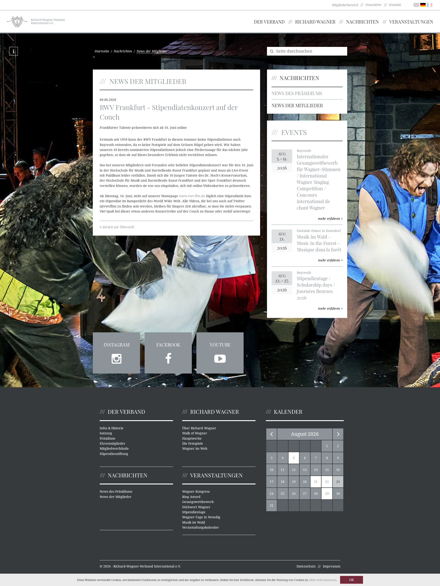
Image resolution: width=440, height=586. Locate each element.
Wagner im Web (194, 448)
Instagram (116, 344)
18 (282, 482)
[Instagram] (116, 357)
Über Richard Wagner (199, 428)
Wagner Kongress (196, 491)
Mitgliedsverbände (114, 448)
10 (271, 470)
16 (338, 470)
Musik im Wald (193, 522)
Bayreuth (304, 151)
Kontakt (395, 5)
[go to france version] (429, 4)
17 (271, 482)
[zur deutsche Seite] (423, 4)
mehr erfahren (329, 218)
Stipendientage (194, 512)
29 (327, 493)
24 (271, 493)
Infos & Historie (112, 428)
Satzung (106, 433)
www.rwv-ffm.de (192, 196)
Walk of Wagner (194, 433)
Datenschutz (306, 566)
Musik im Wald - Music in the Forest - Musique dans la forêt (319, 243)
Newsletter (374, 5)
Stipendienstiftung (114, 454)
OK (351, 580)
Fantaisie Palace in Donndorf (319, 231)
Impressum (331, 566)
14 (316, 470)
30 (338, 493)
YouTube (220, 344)
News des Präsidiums (297, 93)
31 (271, 505)
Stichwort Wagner (196, 507)
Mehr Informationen (322, 580)
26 (294, 493)
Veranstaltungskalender (200, 527)
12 (294, 470)
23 (338, 482)
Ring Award (191, 497)
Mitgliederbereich (345, 5)
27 (305, 493)
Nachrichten (362, 22)
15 (327, 470)
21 (316, 482)
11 (282, 470)
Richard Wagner (315, 22)
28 (316, 493)
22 (327, 482)
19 (294, 482)
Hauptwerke (192, 438)
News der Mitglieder (297, 105)
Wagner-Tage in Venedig (201, 517)
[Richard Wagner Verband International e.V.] (17, 21)
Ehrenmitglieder (112, 443)
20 (305, 482)
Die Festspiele (192, 443)
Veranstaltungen (411, 22)
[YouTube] (220, 357)
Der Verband (269, 22)
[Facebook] (168, 357)
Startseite (102, 51)
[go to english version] (416, 4)
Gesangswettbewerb (198, 502)
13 (305, 470)
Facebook (168, 344)
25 (282, 493)
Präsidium (107, 438)
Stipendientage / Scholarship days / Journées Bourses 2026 (316, 288)
